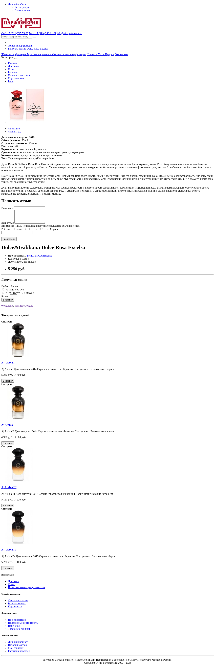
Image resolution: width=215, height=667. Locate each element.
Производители (17, 619)
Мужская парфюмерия (40, 54)
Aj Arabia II (8, 424)
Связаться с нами (18, 600)
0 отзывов (7, 305)
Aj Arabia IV (8, 549)
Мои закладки (16, 648)
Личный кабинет (18, 641)
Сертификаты (16, 78)
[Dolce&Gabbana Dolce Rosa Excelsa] (27, 122)
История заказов (17, 644)
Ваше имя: (7, 208)
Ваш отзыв (7, 222)
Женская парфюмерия (20, 45)
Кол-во (5, 296)
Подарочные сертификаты (23, 622)
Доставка (13, 66)
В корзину (8, 299)
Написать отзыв (24, 305)
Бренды (12, 72)
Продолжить (9, 239)
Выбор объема (9, 286)
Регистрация (22, 7)
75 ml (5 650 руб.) (15, 289)
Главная (12, 63)
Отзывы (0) (14, 131)
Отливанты (121, 54)
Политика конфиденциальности (26, 587)
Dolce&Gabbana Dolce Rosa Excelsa (28, 48)
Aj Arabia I (7, 362)
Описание (14, 128)
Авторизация (22, 10)
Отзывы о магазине (19, 75)
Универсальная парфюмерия (69, 54)
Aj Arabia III (8, 487)
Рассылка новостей (19, 651)
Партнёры (14, 625)
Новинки (92, 54)
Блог (10, 81)
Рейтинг (6, 229)
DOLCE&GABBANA (39, 255)
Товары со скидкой (19, 628)
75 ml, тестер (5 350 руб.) (19, 292)
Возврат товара (17, 603)
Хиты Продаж (106, 54)
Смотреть (6, 321)
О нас (11, 69)
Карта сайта (15, 606)
